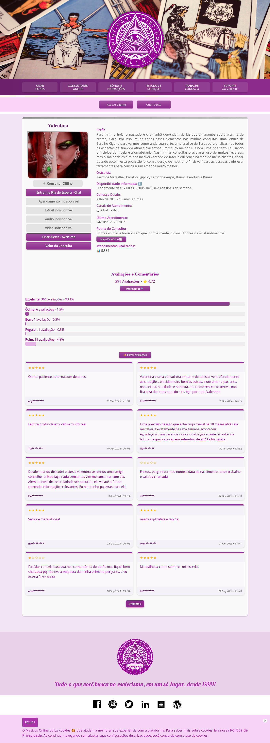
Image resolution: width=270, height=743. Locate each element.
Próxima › (135, 604)
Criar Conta (153, 104)
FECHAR (30, 722)
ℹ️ (140, 183)
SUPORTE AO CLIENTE (230, 87)
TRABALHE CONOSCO (192, 87)
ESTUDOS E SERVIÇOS (153, 87)
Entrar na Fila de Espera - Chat (58, 192)
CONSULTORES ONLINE (78, 87)
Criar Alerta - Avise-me (58, 237)
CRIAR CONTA (39, 87)
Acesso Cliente (116, 104)
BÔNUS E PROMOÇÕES (116, 87)
